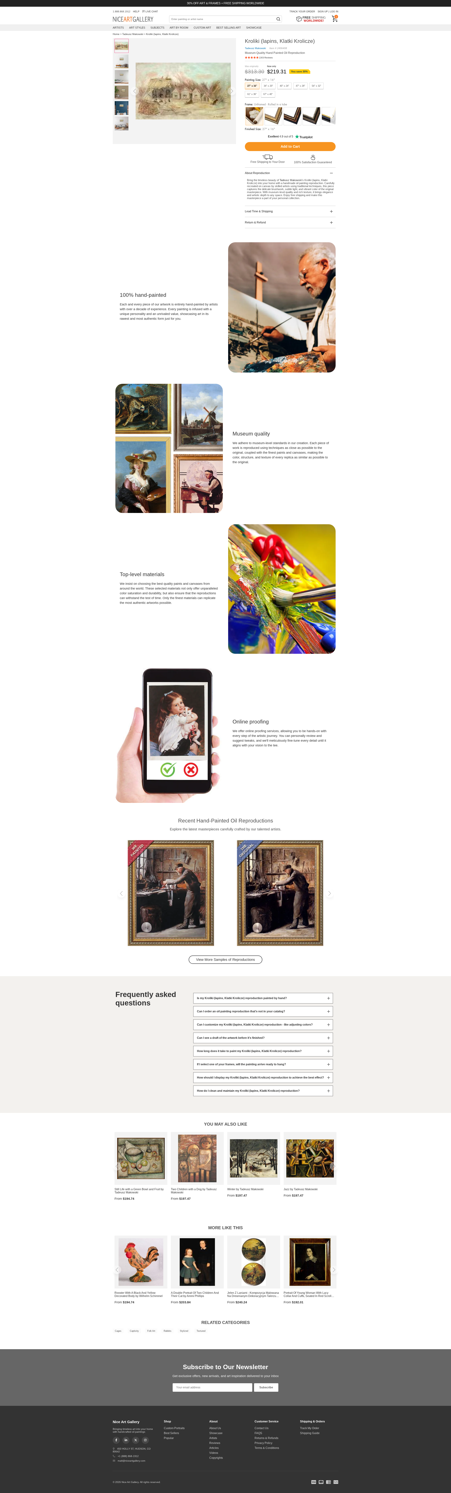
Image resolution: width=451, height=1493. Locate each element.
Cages (118, 1331)
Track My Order (309, 1428)
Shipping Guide (310, 1433)
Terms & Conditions (267, 1447)
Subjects (157, 27)
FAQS (258, 1433)
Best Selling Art (228, 27)
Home (116, 34)
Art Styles (137, 27)
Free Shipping (312, 19)
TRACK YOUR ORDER (302, 11)
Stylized (184, 1331)
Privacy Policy (263, 1442)
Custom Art (202, 27)
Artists (118, 27)
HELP (136, 11)
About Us (215, 1428)
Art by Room (179, 27)
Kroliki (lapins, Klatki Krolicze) (162, 34)
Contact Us (261, 1428)
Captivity (134, 1331)
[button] (134, 91)
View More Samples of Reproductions (225, 960)
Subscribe (266, 1387)
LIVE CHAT (152, 11)
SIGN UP (323, 11)
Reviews (214, 1442)
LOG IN (334, 11)
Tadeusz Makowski (132, 34)
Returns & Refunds (266, 1438)
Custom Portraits (174, 1428)
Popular (169, 1438)
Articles (214, 1447)
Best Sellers (171, 1433)
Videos (213, 1452)
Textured (201, 1331)
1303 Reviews (266, 57)
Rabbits (167, 1331)
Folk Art (151, 1331)
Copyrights (216, 1457)
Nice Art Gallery (139, 19)
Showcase (254, 27)
